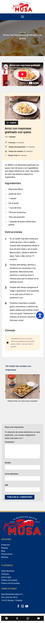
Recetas (4, 548)
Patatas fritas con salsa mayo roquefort (23, 401)
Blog (3, 551)
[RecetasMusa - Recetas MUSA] (22, 7)
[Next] (39, 391)
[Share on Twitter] (17, 618)
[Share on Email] (38, 618)
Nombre (8, 463)
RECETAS (22, 32)
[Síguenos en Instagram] (22, 606)
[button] (22, 16)
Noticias (4, 557)
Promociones (6, 554)
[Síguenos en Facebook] (18, 606)
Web (6, 485)
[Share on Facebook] (6, 618)
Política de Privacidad (10, 583)
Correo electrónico (11, 474)
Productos (5, 545)
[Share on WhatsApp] (28, 618)
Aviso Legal (6, 577)
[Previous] (5, 391)
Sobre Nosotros (7, 571)
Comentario (10, 442)
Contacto (5, 574)
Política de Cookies (9, 580)
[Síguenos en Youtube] (26, 606)
